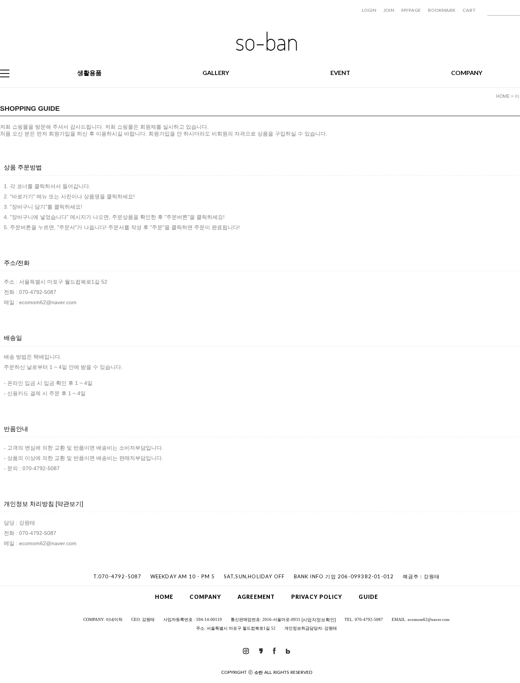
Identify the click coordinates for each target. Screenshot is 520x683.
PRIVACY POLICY (316, 597)
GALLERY (216, 72)
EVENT (340, 72)
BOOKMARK (441, 10)
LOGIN (369, 10)
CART (469, 10)
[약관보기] (69, 504)
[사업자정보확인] (318, 619)
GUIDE (368, 597)
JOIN (388, 10)
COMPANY (466, 72)
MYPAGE (411, 10)
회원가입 (59, 134)
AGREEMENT (256, 597)
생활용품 (89, 72)
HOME (503, 96)
